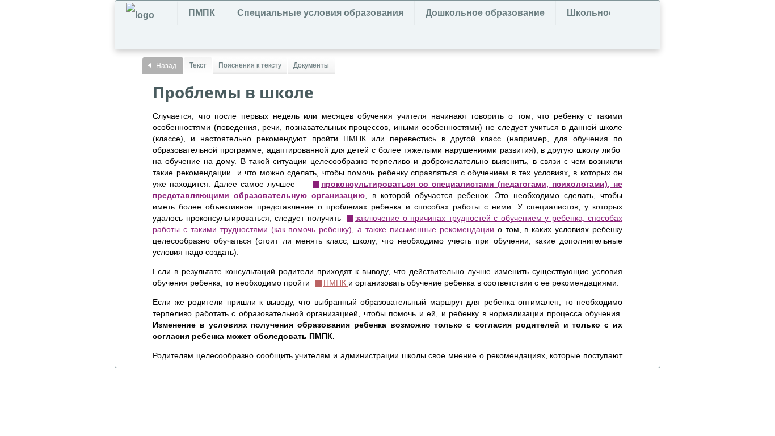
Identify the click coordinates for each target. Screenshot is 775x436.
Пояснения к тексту (249, 65)
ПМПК (201, 13)
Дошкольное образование (485, 13)
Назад (166, 65)
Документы (311, 65)
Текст (198, 65)
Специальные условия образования (320, 13)
